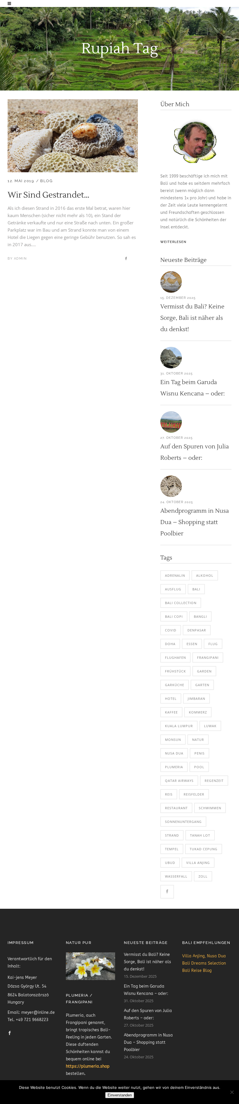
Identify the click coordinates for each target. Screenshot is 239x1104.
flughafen (175, 657)
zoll (203, 876)
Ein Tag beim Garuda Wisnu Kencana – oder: (146, 990)
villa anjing (198, 862)
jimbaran (196, 698)
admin (20, 258)
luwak (210, 726)
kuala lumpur (179, 726)
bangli (200, 616)
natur (198, 739)
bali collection (180, 603)
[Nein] (232, 1092)
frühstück (175, 671)
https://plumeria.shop (88, 1066)
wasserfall (176, 876)
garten (202, 685)
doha (170, 644)
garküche (174, 685)
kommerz (198, 712)
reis (169, 794)
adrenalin (175, 575)
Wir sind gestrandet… (48, 195)
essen (192, 644)
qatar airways (179, 780)
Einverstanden (120, 1095)
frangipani (208, 657)
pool (199, 767)
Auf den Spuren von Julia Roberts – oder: (148, 1014)
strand (172, 835)
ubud (170, 862)
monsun (173, 739)
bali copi (174, 616)
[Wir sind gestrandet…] (73, 102)
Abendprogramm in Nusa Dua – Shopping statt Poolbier (194, 522)
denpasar (196, 630)
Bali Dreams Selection (204, 963)
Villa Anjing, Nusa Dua (204, 956)
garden (204, 671)
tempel (172, 849)
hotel (171, 698)
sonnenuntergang (183, 821)
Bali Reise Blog (197, 970)
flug (213, 644)
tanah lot (200, 835)
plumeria (174, 767)
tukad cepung (203, 849)
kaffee (171, 712)
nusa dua (174, 753)
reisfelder (194, 794)
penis (199, 753)
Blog (46, 181)
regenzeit (214, 780)
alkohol (204, 575)
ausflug (173, 589)
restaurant (176, 808)
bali (196, 589)
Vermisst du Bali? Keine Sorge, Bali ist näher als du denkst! (192, 318)
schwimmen (210, 808)
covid (170, 630)
